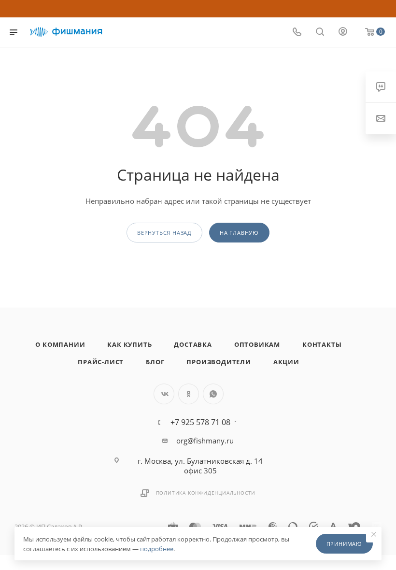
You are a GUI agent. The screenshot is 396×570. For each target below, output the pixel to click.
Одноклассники (188, 394)
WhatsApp (213, 394)
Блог (155, 361)
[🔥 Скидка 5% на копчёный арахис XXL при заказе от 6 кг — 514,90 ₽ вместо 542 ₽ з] (198, 8)
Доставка (193, 344)
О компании (60, 344)
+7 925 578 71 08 (200, 422)
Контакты (321, 344)
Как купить (129, 344)
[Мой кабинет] (343, 32)
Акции (286, 361)
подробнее (156, 548)
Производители (218, 361)
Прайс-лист (101, 361)
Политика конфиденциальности (206, 492)
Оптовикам (257, 344)
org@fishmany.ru (205, 440)
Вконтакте (164, 394)
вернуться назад (164, 232)
